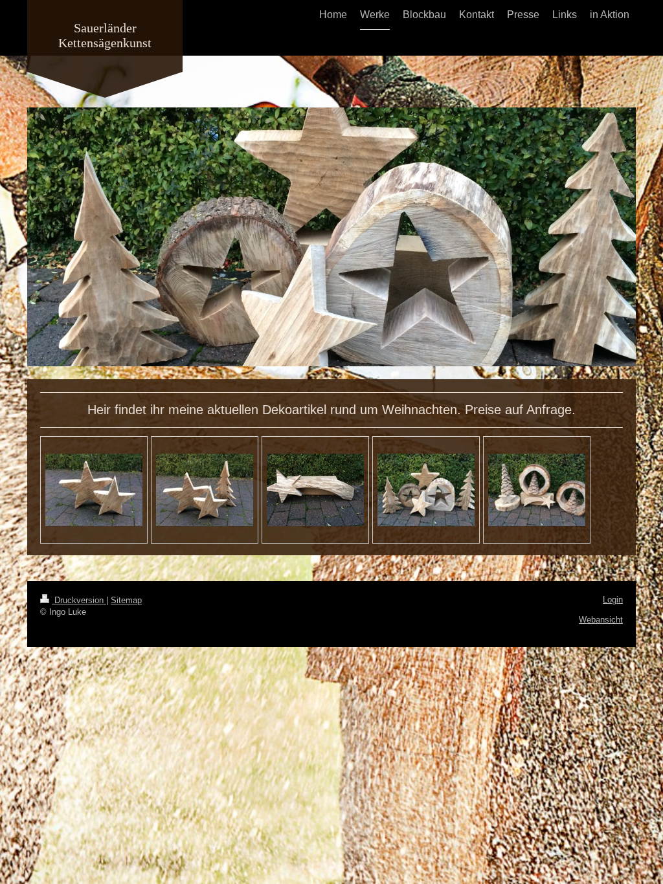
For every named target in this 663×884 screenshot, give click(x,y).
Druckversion (79, 600)
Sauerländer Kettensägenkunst (105, 35)
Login (613, 599)
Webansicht (601, 619)
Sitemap (126, 600)
